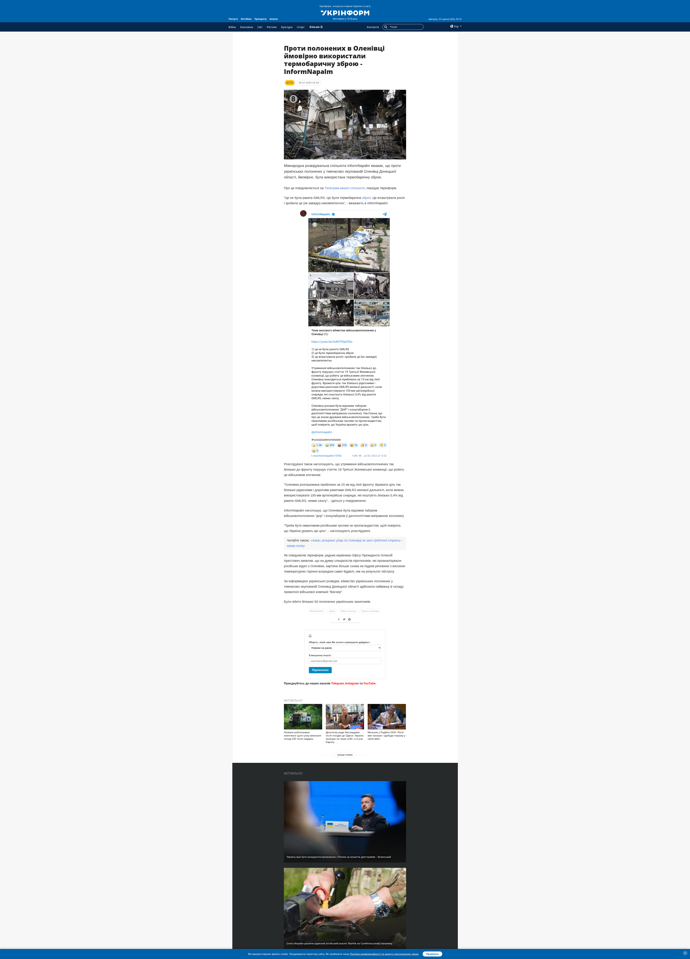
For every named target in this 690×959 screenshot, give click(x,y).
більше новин (345, 755)
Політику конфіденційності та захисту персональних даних (384, 954)
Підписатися (320, 669)
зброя (366, 198)
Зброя (332, 611)
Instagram (352, 683)
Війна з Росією (348, 611)
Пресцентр (260, 18)
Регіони (272, 27)
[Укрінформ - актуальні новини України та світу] (345, 13)
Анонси (274, 18)
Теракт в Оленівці (370, 611)
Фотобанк (246, 18)
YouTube (369, 683)
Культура (287, 27)
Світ (260, 27)
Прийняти (432, 954)
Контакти (373, 27)
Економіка (246, 27)
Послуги (233, 18)
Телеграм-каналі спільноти (345, 188)
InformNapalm (316, 611)
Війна (232, 27)
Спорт (301, 27)
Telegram (337, 683)
